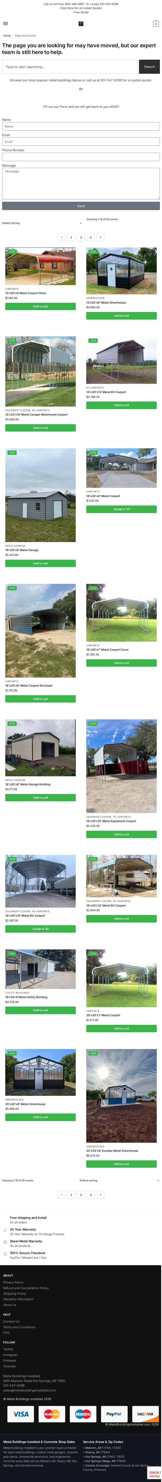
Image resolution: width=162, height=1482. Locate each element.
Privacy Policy (13, 1282)
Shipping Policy (14, 1293)
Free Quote (81, 12)
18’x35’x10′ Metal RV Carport (25, 915)
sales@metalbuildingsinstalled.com (29, 1390)
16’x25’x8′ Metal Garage (21, 550)
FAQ (6, 1333)
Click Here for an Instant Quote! (81, 8)
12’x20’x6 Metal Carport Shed (25, 293)
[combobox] (69, 67)
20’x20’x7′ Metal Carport (103, 1015)
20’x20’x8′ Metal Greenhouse (25, 1104)
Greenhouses (95, 298)
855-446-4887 (75, 4)
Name (6, 120)
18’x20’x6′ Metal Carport (103, 496)
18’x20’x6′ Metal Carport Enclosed (28, 685)
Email (6, 135)
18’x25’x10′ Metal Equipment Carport (111, 821)
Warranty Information (18, 1299)
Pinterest (9, 1360)
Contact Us (11, 1321)
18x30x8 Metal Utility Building (26, 997)
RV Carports (41, 410)
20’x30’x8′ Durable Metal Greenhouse (112, 1150)
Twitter (8, 1349)
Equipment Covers (18, 410)
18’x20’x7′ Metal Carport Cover (107, 649)
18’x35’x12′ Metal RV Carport (106, 905)
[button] (155, 24)
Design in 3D (121, 509)
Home (7, 35)
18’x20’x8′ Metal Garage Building (27, 784)
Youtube (9, 1366)
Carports (12, 289)
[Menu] (9, 24)
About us (9, 1305)
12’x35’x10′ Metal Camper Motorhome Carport (36, 414)
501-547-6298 (109, 4)
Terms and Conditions (19, 1327)
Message (9, 165)
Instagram (10, 1355)
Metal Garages (15, 546)
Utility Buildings (17, 992)
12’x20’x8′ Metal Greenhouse (106, 302)
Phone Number (13, 150)
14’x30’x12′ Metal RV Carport (106, 392)
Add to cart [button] (40, 306)
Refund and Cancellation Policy (26, 1288)
